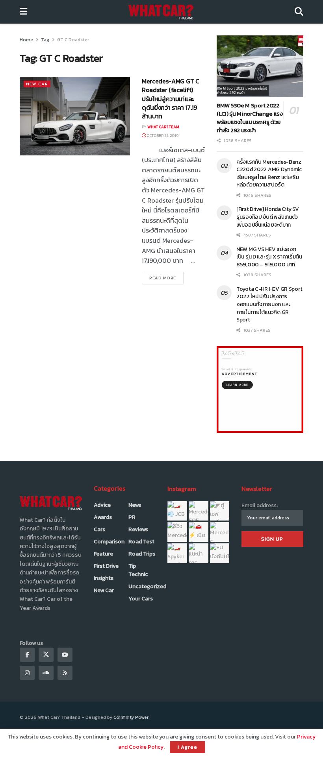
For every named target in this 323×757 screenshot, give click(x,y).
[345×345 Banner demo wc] (260, 389)
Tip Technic (138, 570)
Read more (166, 277)
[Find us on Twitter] (46, 655)
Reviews (138, 529)
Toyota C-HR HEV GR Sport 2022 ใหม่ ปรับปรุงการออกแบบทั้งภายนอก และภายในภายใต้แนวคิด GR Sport (269, 304)
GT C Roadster (73, 39)
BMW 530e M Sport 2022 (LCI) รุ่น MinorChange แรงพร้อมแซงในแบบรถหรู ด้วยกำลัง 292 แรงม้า (250, 118)
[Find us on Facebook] (27, 655)
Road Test (141, 541)
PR (132, 517)
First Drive (106, 566)
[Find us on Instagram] (27, 673)
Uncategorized (147, 586)
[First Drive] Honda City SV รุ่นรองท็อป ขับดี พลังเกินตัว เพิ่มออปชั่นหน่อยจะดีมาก (267, 217)
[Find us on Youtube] (65, 655)
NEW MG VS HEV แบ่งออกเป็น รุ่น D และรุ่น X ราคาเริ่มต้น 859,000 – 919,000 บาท (269, 257)
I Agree (187, 747)
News (134, 505)
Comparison (109, 541)
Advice (102, 505)
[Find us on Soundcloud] (46, 673)
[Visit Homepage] (160, 12)
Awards (103, 517)
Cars (99, 529)
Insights (103, 578)
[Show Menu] (23, 12)
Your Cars (140, 599)
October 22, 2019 (162, 135)
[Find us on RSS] (65, 673)
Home (26, 39)
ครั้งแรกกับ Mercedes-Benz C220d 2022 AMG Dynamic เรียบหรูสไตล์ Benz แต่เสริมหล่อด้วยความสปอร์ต (269, 173)
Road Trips (141, 554)
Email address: (259, 505)
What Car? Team (163, 127)
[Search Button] (299, 12)
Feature (103, 554)
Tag (45, 39)
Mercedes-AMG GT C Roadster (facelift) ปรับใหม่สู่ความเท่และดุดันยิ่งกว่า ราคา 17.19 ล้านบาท (170, 98)
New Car (37, 84)
